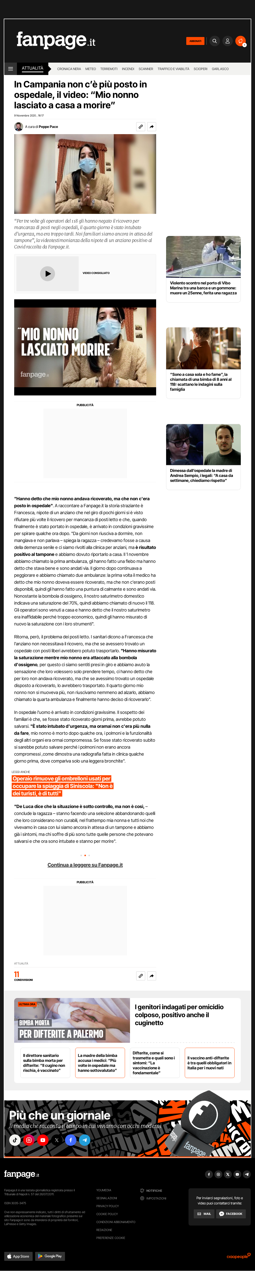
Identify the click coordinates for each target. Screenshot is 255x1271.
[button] (151, 126)
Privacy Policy (107, 1206)
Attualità (32, 68)
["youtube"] (43, 1140)
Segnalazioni (106, 1198)
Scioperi (200, 69)
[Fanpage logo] (49, 41)
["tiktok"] (15, 1140)
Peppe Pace (48, 126)
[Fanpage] (21, 1174)
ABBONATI (195, 40)
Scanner (146, 69)
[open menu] (10, 69)
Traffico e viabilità (173, 69)
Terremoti (109, 69)
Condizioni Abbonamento (115, 1222)
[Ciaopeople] (239, 1257)
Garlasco (220, 69)
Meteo (90, 69)
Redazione (104, 1230)
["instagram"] (29, 1140)
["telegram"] (84, 1140)
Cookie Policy (107, 1214)
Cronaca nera (69, 69)
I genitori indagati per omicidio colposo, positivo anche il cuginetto (179, 1015)
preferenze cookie (110, 1238)
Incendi (128, 69)
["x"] (57, 1140)
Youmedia (103, 1190)
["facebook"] (70, 1140)
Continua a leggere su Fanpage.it (85, 865)
